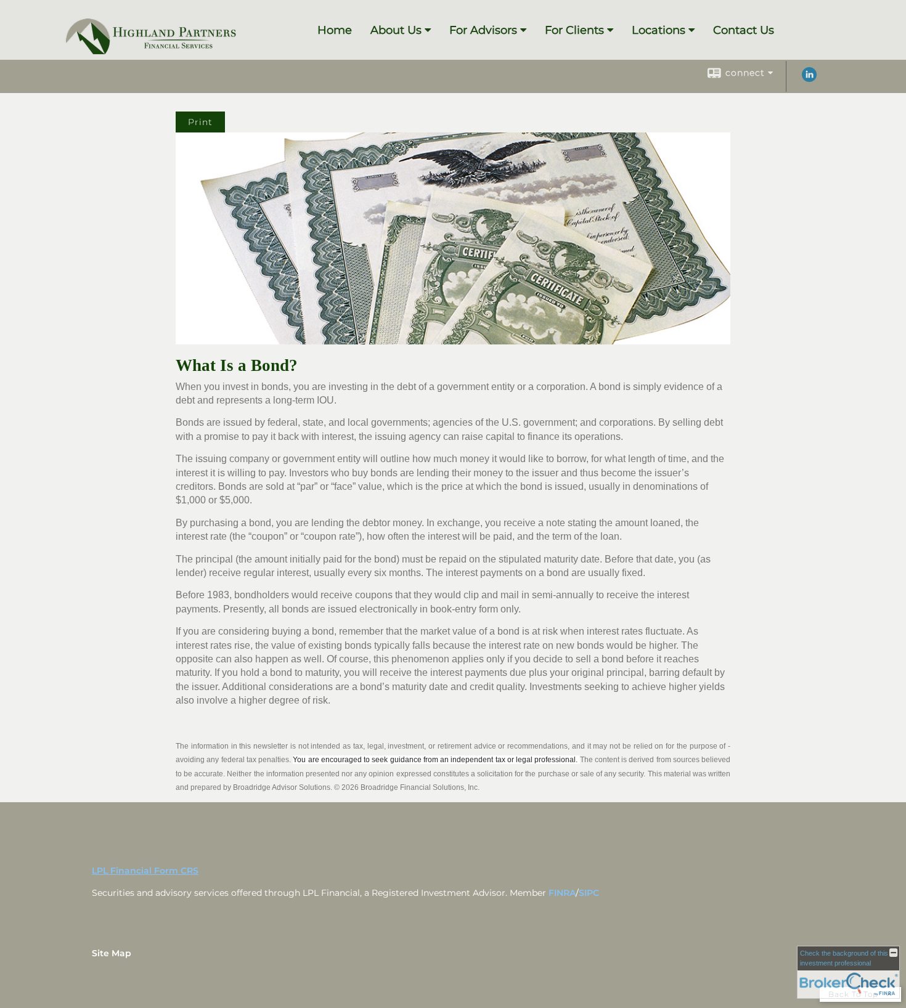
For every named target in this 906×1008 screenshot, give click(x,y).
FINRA (562, 892)
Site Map (111, 953)
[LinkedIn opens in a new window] (809, 78)
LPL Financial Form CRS (145, 870)
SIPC (589, 892)
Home (334, 30)
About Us (396, 30)
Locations (658, 30)
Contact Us (743, 30)
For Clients (574, 30)
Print (200, 122)
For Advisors (483, 30)
